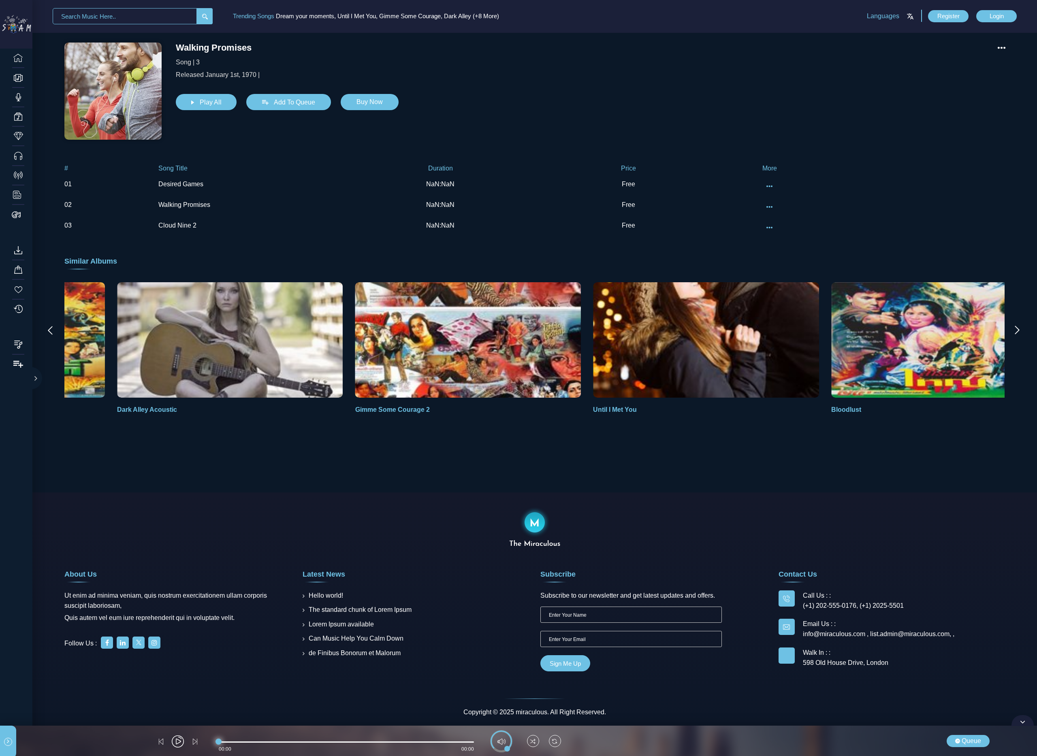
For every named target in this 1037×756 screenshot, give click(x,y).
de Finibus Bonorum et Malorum (355, 653)
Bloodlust (794, 409)
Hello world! (326, 595)
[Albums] (18, 77)
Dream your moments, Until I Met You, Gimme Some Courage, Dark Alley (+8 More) (387, 16)
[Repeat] (555, 742)
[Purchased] (18, 270)
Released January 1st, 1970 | (218, 74)
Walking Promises (184, 204)
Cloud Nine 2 (177, 225)
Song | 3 (188, 62)
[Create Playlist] (18, 364)
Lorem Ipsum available (341, 624)
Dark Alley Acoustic (94, 409)
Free (628, 184)
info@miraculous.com (835, 633)
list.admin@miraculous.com (910, 633)
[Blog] (18, 195)
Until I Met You (563, 409)
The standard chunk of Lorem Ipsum (360, 609)
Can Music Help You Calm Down (356, 638)
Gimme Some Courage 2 (340, 409)
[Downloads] (18, 250)
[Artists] (18, 97)
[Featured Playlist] (18, 345)
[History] (18, 309)
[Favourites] (18, 289)
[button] (995, 349)
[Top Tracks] (18, 136)
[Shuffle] (533, 742)
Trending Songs (254, 16)
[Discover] (18, 58)
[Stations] (18, 175)
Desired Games (180, 184)
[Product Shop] (18, 214)
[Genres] (18, 117)
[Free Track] (18, 156)
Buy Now (369, 101)
